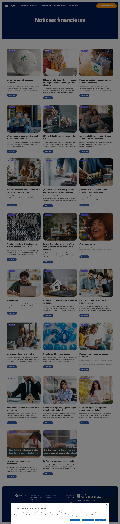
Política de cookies (73, 516)
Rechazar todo (88, 520)
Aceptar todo (100, 520)
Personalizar (75, 520)
